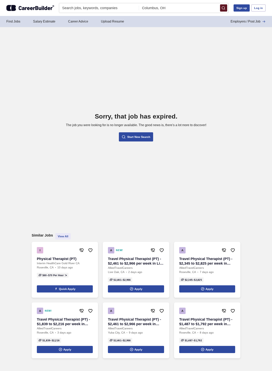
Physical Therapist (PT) (56, 259)
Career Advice (78, 21)
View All (63, 236)
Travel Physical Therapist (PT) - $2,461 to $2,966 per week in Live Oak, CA (136, 261)
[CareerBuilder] (30, 8)
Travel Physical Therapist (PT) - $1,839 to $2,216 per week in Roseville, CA (63, 321)
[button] (223, 8)
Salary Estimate (44, 21)
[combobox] (99, 8)
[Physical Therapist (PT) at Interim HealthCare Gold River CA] (65, 269)
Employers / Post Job (245, 21)
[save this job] (90, 250)
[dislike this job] (81, 250)
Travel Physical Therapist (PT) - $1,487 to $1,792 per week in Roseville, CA (205, 321)
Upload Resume (112, 21)
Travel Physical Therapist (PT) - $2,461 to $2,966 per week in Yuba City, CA (134, 321)
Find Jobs (13, 21)
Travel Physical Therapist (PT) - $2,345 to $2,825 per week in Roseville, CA (205, 261)
